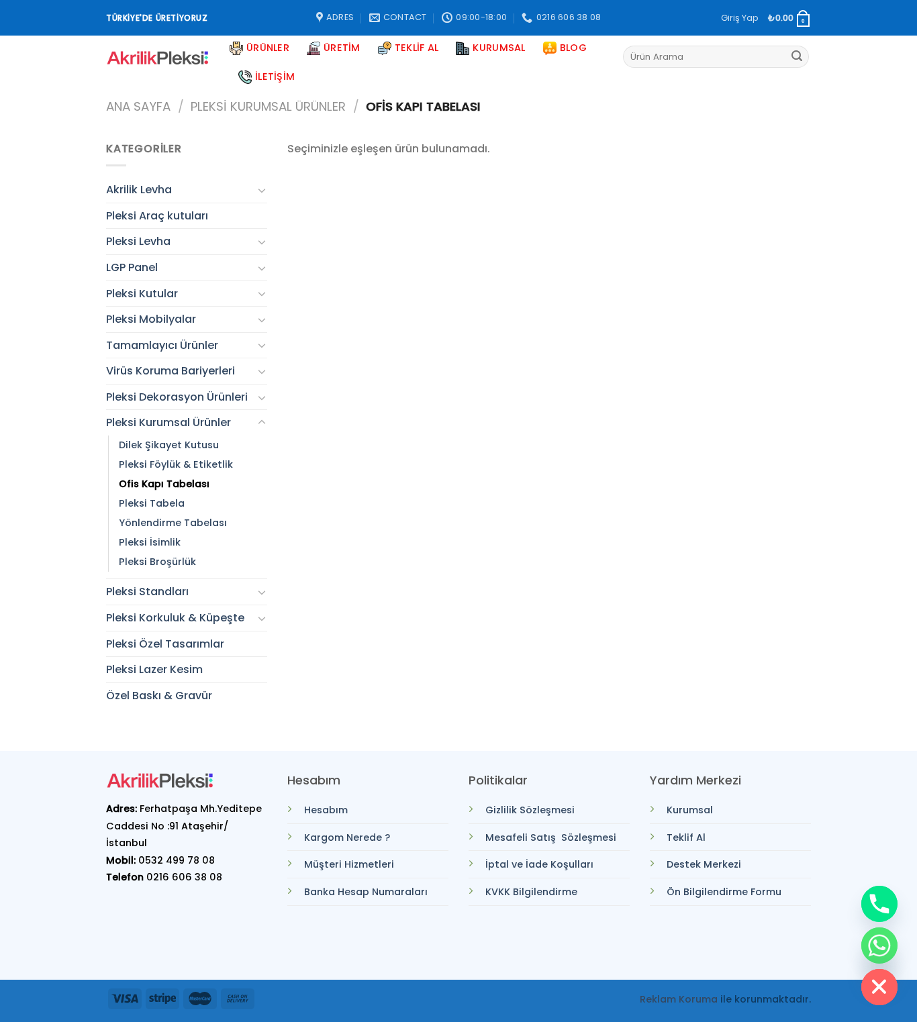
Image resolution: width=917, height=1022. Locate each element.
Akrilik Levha (139, 189)
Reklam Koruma (679, 999)
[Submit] (796, 57)
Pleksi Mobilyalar (151, 319)
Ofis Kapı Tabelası (164, 484)
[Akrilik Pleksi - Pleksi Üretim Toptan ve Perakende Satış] (157, 58)
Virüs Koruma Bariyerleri (170, 370)
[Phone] (879, 904)
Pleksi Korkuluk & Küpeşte (175, 617)
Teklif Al (417, 47)
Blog (573, 47)
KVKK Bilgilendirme (531, 892)
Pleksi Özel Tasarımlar (165, 644)
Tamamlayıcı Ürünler (162, 345)
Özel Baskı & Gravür (159, 695)
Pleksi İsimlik (150, 542)
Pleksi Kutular (142, 293)
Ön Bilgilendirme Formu (724, 892)
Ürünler (267, 47)
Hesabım (326, 810)
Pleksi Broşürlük (157, 561)
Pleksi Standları (147, 591)
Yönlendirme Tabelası (173, 522)
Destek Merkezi (704, 864)
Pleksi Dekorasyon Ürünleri (177, 397)
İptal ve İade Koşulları (539, 864)
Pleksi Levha (138, 241)
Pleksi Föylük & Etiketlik (176, 464)
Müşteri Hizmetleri (349, 864)
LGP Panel (132, 267)
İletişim (275, 76)
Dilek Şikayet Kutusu (169, 445)
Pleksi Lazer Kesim (154, 669)
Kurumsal (499, 47)
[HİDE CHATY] (879, 987)
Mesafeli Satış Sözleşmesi (550, 837)
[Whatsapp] (879, 945)
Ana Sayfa (138, 106)
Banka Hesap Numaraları (366, 892)
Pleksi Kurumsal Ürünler (268, 106)
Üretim (342, 47)
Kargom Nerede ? (347, 837)
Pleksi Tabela (152, 503)
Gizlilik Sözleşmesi (530, 810)
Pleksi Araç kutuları (157, 215)
